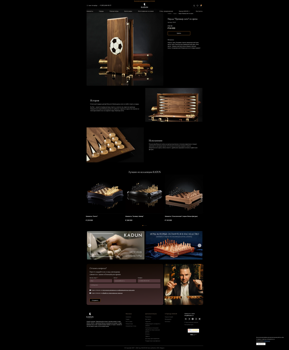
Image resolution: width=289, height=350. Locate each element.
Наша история (169, 317)
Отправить (95, 300)
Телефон (140, 277)
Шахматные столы (131, 326)
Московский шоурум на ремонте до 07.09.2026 (144, 1)
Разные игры (114, 11)
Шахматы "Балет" (92, 216)
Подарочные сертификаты (152, 341)
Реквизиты (148, 317)
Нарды (101, 11)
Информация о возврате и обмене (152, 324)
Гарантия (147, 321)
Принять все (261, 343)
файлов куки (267, 341)
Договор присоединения (152, 338)
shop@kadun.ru (189, 315)
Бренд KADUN (184, 11)
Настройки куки (188, 324)
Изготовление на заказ (146, 11)
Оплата (147, 334)
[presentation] (89, 245)
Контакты (199, 11)
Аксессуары (128, 11)
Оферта (147, 336)
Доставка (148, 319)
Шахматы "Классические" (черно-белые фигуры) (181, 216)
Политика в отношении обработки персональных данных (152, 329)
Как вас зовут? (94, 277)
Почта (116, 277)
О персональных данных (191, 322)
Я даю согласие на (113, 290)
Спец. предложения (166, 11)
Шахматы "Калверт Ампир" (134, 216)
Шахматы (90, 11)
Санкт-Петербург (93, 5)
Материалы (168, 319)
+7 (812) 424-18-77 (105, 5)
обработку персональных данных (112, 293)
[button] (123, 84)
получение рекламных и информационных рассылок (118, 290)
